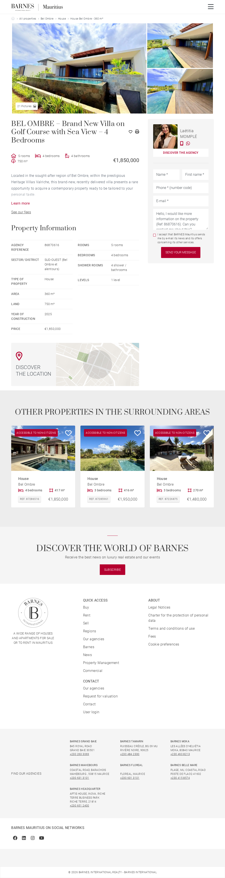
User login (91, 712)
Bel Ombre (47, 18)
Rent (87, 615)
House (62, 18)
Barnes (88, 647)
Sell (86, 623)
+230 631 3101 (79, 777)
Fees (152, 636)
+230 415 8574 (180, 777)
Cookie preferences (163, 644)
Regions (89, 631)
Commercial (93, 671)
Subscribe (112, 569)
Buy (86, 607)
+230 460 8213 (180, 754)
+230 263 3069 (79, 754)
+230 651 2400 (79, 805)
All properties (27, 18)
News (87, 655)
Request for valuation (100, 696)
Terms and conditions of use (171, 628)
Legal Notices (159, 607)
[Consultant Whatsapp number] (188, 143)
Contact (89, 704)
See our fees (21, 212)
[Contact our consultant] (181, 143)
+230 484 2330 (130, 754)
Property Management (101, 663)
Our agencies (93, 639)
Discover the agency (181, 152)
